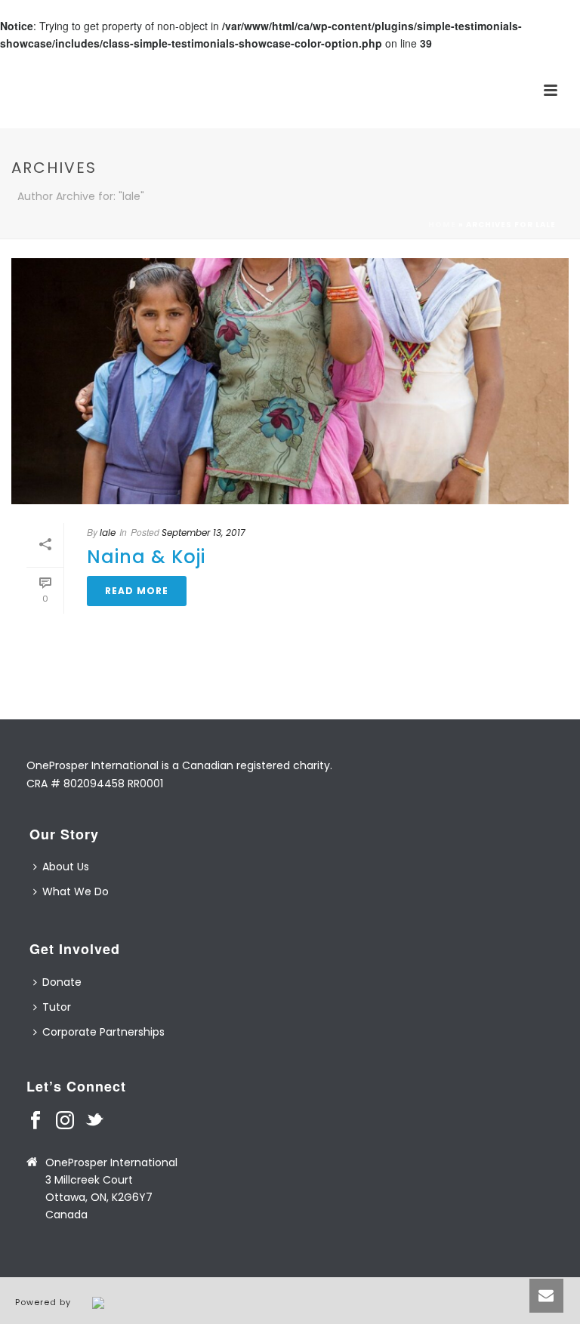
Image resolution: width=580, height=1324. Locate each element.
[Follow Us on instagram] (65, 1121)
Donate (62, 982)
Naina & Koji (146, 556)
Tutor (56, 1007)
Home (442, 224)
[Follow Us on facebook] (35, 1121)
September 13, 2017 (203, 532)
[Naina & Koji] (290, 381)
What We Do (75, 891)
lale (108, 532)
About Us (65, 866)
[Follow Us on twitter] (94, 1121)
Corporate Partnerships (103, 1031)
